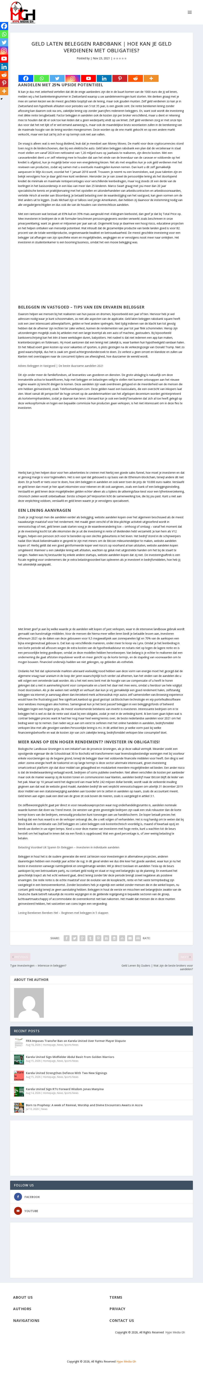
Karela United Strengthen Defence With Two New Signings (66, 1073)
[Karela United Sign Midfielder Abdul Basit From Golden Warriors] (19, 1060)
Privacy (117, 1308)
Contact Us (121, 1320)
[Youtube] (88, 78)
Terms (115, 1297)
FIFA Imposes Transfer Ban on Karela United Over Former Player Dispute (76, 1041)
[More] (151, 78)
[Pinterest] (119, 78)
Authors (22, 1308)
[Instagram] (72, 78)
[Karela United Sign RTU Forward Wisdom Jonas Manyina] (19, 1092)
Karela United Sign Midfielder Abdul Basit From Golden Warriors (70, 1057)
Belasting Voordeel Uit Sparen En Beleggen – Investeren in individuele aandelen (68, 847)
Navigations (26, 1320)
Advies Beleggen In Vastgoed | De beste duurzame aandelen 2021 (60, 366)
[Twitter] (57, 78)
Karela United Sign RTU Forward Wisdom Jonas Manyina (65, 1089)
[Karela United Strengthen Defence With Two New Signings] (19, 1076)
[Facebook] (25, 78)
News (60, 1044)
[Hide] (1, 99)
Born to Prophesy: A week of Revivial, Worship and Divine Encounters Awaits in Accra (84, 1105)
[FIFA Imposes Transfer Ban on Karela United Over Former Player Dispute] (19, 1043)
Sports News (71, 1044)
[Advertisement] (101, 277)
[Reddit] (135, 78)
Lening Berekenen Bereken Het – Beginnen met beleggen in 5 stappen (63, 913)
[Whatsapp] (41, 78)
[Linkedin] (104, 78)
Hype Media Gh (175, 1332)
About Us (23, 1297)
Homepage (49, 1044)
